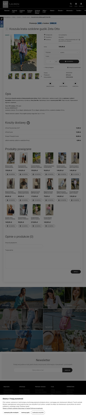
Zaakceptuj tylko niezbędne (11, 412)
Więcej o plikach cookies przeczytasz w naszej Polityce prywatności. (23, 408)
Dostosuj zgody (25, 412)
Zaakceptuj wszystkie (38, 412)
